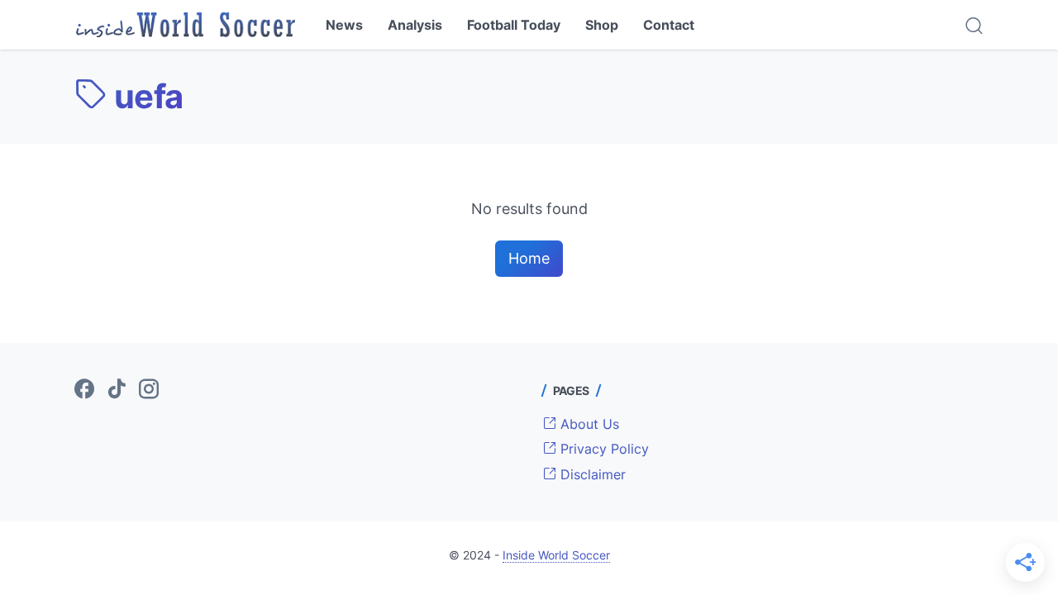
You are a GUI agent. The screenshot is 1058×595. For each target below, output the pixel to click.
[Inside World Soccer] (185, 25)
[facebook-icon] (84, 390)
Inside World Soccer (556, 555)
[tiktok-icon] (116, 390)
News (344, 25)
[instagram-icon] (149, 390)
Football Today (513, 25)
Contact (668, 25)
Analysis (415, 25)
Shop (601, 25)
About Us (587, 424)
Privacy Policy (602, 448)
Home (529, 258)
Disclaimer (591, 474)
